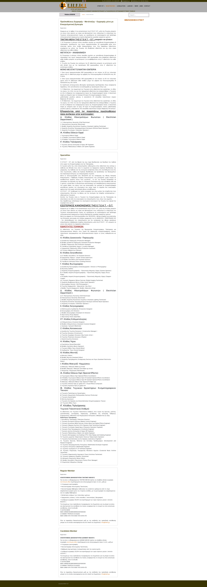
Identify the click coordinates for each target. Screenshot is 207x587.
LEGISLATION (121, 6)
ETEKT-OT (100, 6)
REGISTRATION (110, 6)
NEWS (136, 6)
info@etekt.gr (126, 1)
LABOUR (129, 6)
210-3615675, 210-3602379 (111, 1)
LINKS (141, 6)
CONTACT (147, 6)
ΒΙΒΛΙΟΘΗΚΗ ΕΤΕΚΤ (134, 20)
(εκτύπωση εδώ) (65, 482)
